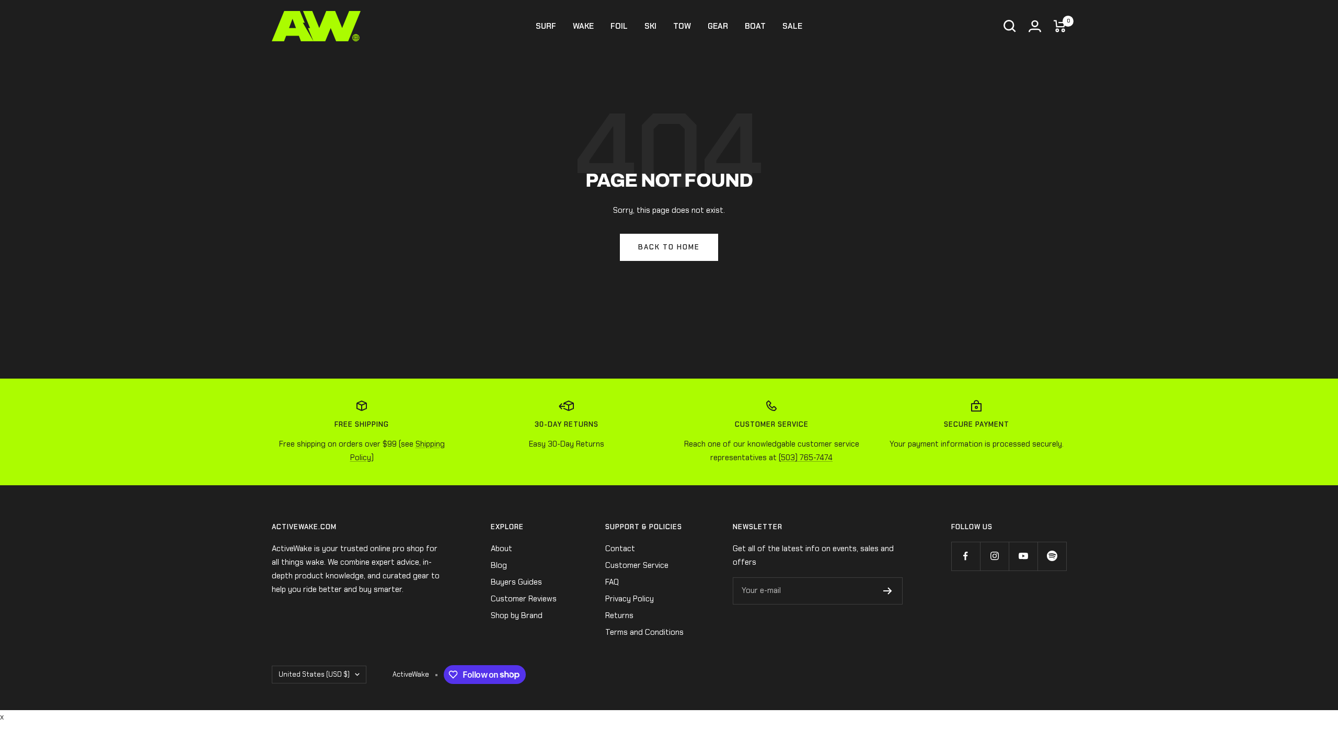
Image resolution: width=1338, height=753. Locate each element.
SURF (546, 26)
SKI (650, 26)
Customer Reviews (524, 599)
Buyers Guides (516, 582)
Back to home (669, 247)
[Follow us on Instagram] (994, 556)
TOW (682, 26)
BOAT (755, 26)
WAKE (583, 26)
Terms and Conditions (644, 632)
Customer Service (636, 565)
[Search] (1010, 26)
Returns (619, 615)
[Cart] (1060, 26)
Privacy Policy (629, 599)
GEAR (718, 26)
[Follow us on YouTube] (1023, 556)
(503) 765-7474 (806, 457)
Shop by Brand (517, 615)
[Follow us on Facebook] (965, 556)
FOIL (619, 26)
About (501, 548)
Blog (499, 565)
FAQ (612, 582)
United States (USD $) (314, 674)
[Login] (1035, 26)
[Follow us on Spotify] (1051, 556)
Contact (620, 548)
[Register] (887, 591)
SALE (792, 26)
